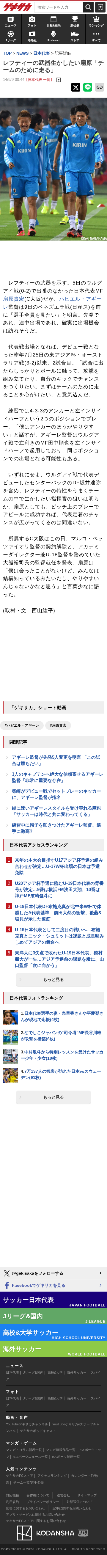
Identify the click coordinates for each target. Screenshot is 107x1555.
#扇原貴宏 (58, 725)
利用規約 (12, 1502)
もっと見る (53, 979)
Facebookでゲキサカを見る (38, 1285)
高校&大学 (55, 1372)
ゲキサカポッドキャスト (38, 1431)
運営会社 (63, 1495)
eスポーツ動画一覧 (66, 1456)
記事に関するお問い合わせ (72, 1508)
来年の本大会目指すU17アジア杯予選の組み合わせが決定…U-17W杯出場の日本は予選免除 (59, 866)
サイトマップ (87, 1495)
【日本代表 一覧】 (39, 79)
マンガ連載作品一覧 (60, 1450)
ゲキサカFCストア (19, 1475)
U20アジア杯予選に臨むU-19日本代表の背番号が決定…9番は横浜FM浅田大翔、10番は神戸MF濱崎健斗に (59, 889)
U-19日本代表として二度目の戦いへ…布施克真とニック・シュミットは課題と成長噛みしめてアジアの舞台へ (59, 936)
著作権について (37, 1495)
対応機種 (12, 1495)
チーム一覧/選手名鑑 (28, 1482)
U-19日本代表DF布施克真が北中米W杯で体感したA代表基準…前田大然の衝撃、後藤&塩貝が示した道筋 (58, 912)
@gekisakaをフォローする (37, 1273)
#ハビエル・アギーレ (22, 725)
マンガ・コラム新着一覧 (24, 1450)
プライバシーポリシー (42, 1502)
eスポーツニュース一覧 (30, 1456)
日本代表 (12, 1372)
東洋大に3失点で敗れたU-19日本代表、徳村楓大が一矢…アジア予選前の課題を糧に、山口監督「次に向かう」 (59, 959)
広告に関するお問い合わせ (25, 1508)
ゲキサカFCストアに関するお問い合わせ (36, 1521)
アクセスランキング (52, 1475)
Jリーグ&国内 (33, 1372)
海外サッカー (76, 1372)
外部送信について (80, 1502)
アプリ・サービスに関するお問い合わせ (35, 1514)
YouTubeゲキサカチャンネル (27, 1424)
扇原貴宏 (13, 299)
